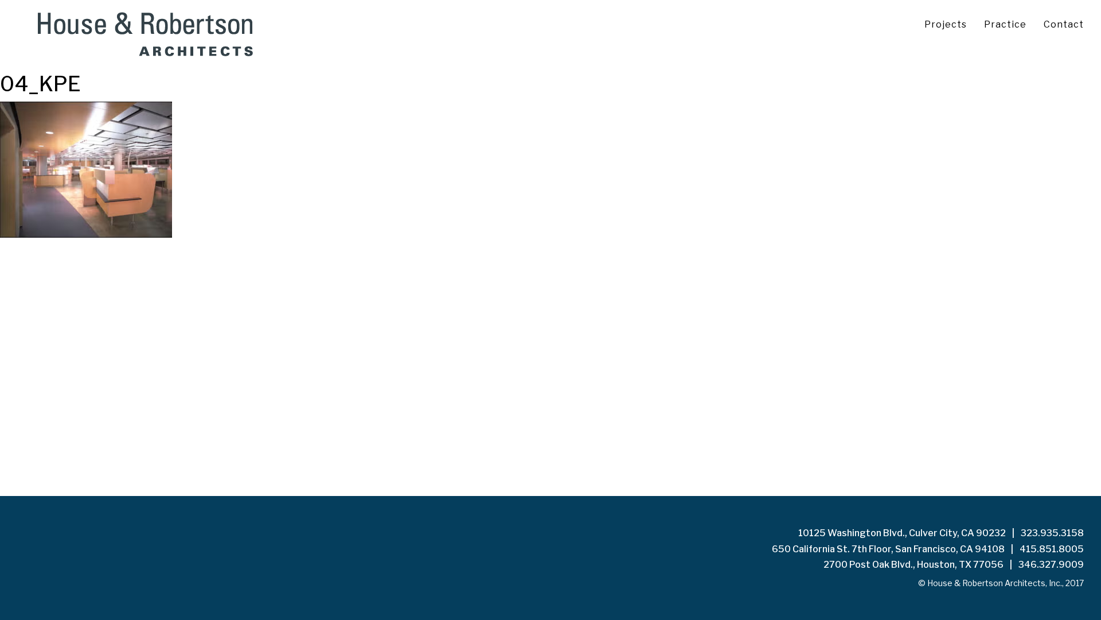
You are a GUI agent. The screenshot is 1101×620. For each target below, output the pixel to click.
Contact (1064, 24)
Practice (1005, 24)
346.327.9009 (1051, 564)
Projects (945, 24)
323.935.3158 (1052, 533)
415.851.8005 (1052, 549)
